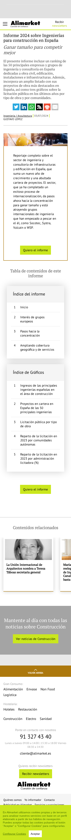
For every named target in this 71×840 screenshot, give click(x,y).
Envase (32, 689)
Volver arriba (35, 672)
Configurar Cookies (14, 833)
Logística (9, 695)
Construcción (12, 719)
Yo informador (32, 800)
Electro (31, 719)
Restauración (27, 709)
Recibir (59, 23)
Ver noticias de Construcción (35, 639)
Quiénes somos (12, 800)
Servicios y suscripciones (49, 804)
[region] (35, 822)
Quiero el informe (35, 250)
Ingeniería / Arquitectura (17, 115)
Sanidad (46, 719)
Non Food (48, 689)
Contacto (49, 800)
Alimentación (13, 689)
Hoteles (9, 709)
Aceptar (35, 833)
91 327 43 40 (35, 736)
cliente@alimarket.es (35, 753)
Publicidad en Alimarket (17, 804)
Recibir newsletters (35, 774)
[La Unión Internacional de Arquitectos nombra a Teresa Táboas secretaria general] (28, 564)
